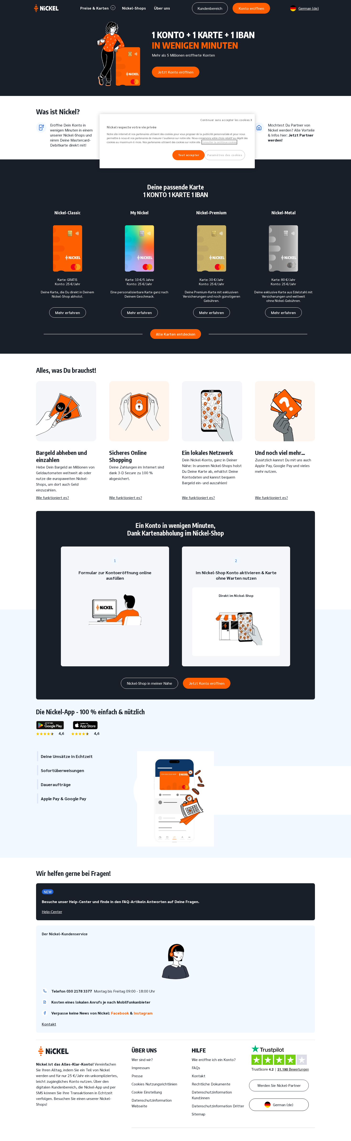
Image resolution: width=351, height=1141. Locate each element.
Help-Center (52, 911)
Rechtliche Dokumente (211, 1083)
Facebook (120, 1012)
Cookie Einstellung (147, 1091)
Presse (137, 1075)
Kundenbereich (209, 8)
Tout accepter (188, 155)
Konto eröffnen (251, 8)
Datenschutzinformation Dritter (218, 1105)
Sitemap (198, 1113)
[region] (177, 141)
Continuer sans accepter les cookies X (226, 120)
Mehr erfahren (67, 312)
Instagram (144, 1012)
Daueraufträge (56, 784)
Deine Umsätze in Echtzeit (67, 756)
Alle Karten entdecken (175, 334)
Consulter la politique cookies (219, 142)
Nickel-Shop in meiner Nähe (149, 683)
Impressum (141, 1067)
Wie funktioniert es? (52, 497)
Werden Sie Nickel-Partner (279, 1085)
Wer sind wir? (142, 1059)
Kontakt (49, 1023)
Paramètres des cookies (224, 155)
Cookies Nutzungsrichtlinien (154, 1083)
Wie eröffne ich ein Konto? (214, 1059)
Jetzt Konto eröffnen (175, 71)
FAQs (196, 1067)
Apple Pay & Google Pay (63, 798)
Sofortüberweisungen (62, 770)
